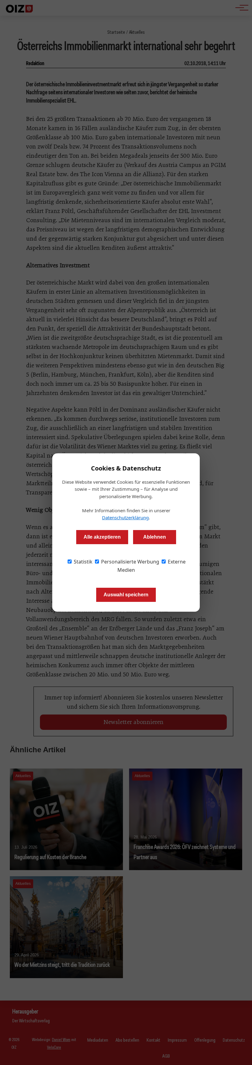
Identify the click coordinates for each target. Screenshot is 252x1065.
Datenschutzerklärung (125, 517)
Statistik (83, 561)
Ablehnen (154, 537)
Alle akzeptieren (102, 537)
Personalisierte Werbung (129, 561)
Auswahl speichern (126, 594)
